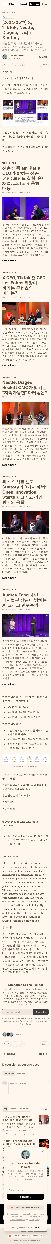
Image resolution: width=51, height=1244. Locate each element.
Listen (45, 57)
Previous (11, 1054)
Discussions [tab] (24, 1108)
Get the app (37, 1236)
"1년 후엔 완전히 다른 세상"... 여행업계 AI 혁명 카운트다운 (17, 1118)
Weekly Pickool (11, 12)
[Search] (46, 1109)
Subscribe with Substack (27, 1207)
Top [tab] (5, 1108)
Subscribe (34, 4)
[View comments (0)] (15, 64)
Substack (14, 1241)
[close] (43, 1151)
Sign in (45, 4)
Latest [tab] (13, 1108)
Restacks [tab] (21, 1073)
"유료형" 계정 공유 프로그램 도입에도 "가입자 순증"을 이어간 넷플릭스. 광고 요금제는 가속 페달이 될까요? (18, 1144)
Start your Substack (20, 1236)
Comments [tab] (9, 1073)
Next (41, 1054)
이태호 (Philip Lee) (16, 55)
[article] (25, 1125)
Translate (8, 17)
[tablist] (14, 1073)
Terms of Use (39, 1018)
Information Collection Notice (30, 1021)
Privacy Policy (34, 1219)
